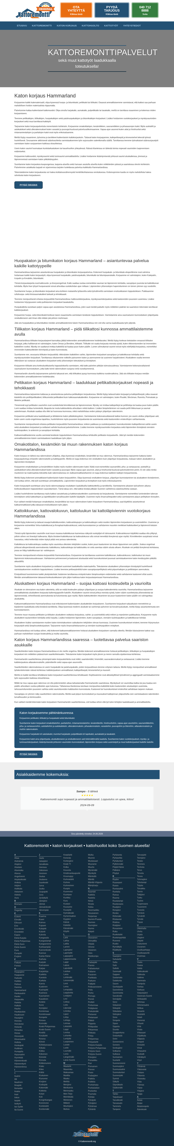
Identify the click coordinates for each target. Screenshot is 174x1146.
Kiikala (42, 1048)
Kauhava (43, 993)
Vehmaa (141, 1002)
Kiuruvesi (43, 1078)
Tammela (117, 1106)
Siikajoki (116, 1008)
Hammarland (20, 990)
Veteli (139, 1017)
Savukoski (117, 996)
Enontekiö (19, 932)
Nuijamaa (92, 916)
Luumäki (67, 1051)
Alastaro (18, 867)
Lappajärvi (68, 956)
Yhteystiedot (132, 25)
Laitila (66, 944)
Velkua (140, 1008)
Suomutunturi (119, 1072)
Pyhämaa (92, 1106)
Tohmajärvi (142, 879)
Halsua (17, 984)
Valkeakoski (142, 971)
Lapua (66, 965)
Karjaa (42, 968)
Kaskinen (43, 987)
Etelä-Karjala (20, 938)
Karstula (42, 977)
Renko (116, 913)
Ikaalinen (18, 1082)
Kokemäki (43, 1088)
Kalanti (42, 931)
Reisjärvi (117, 910)
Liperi (66, 1014)
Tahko (115, 1094)
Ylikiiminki (141, 1069)
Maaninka (67, 1069)
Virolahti (141, 1045)
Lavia (65, 974)
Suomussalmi (119, 1069)
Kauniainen (44, 996)
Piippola (92, 1023)
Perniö (91, 999)
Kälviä (66, 922)
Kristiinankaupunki (71, 873)
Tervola (140, 873)
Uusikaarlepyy (143, 950)
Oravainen (92, 938)
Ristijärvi (117, 925)
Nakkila (91, 895)
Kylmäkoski (68, 913)
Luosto (66, 1045)
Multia (90, 855)
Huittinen (18, 1048)
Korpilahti (67, 855)
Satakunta (117, 980)
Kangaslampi (45, 941)
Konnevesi (44, 1103)
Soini (115, 1039)
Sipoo (115, 1023)
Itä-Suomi (18, 1110)
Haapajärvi (19, 972)
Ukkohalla (141, 928)
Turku (139, 898)
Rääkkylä (117, 950)
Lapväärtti (67, 968)
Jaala (41, 858)
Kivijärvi (42, 1081)
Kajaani (42, 925)
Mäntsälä (92, 876)
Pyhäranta (117, 855)
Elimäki (17, 920)
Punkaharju (93, 1085)
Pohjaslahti (93, 1042)
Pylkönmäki (118, 864)
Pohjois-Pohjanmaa (97, 1048)
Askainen (18, 892)
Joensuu (43, 867)
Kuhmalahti (68, 879)
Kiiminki (42, 1057)
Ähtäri (139, 1103)
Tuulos (140, 901)
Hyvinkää (18, 1057)
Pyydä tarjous (28, 185)
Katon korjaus (67, 25)
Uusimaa (141, 956)
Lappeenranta (69, 959)
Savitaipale (118, 987)
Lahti (65, 937)
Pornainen (92, 1066)
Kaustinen (43, 999)
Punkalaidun (93, 1088)
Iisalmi (17, 1076)
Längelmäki (68, 1057)
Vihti (139, 1026)
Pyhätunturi (118, 861)
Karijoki (42, 962)
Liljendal (67, 1008)
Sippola (116, 1026)
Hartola (17, 1002)
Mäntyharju (93, 885)
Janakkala (43, 864)
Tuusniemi (141, 907)
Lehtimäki (67, 977)
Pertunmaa (93, 1005)
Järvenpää (44, 910)
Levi (65, 999)
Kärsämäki (68, 928)
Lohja (66, 1017)
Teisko (140, 861)
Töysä (140, 922)
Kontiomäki (44, 1109)
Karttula (42, 980)
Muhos (66, 1109)
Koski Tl (67, 864)
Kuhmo (66, 882)
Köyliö (66, 931)
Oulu (90, 953)
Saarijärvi (117, 956)
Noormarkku (93, 910)
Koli (41, 1097)
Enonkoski (19, 929)
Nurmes (91, 922)
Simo (115, 1017)
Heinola (18, 1021)
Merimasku (68, 1091)
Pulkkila (91, 1082)
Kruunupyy (68, 876)
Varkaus (140, 990)
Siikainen (117, 1005)
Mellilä (66, 1081)
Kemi (41, 1005)
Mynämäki (92, 870)
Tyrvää (140, 919)
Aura (16, 898)
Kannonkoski (45, 950)
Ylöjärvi (140, 1091)
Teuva (140, 876)
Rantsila (116, 892)
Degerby (18, 910)
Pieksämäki (93, 1011)
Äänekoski (142, 1109)
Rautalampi (118, 901)
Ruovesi (116, 941)
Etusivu (22, 25)
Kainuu (42, 922)
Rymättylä (117, 947)
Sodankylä (117, 1036)
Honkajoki (19, 1045)
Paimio (91, 965)
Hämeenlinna (20, 1067)
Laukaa (66, 971)
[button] (17, 803)
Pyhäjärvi (92, 1103)
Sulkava (116, 1054)
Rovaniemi (117, 928)
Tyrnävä (140, 913)
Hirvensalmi (19, 1039)
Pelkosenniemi (95, 987)
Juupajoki (43, 892)
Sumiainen (117, 1057)
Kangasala (44, 938)
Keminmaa (44, 1011)
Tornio (140, 891)
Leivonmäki (68, 980)
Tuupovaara (142, 904)
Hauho (17, 1009)
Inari (16, 1094)
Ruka (115, 931)
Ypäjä (139, 1094)
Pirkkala (91, 1033)
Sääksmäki (118, 1088)
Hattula (17, 1005)
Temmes (141, 864)
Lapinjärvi (67, 950)
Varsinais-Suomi (144, 996)
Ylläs (139, 1082)
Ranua (116, 895)
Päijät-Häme (118, 867)
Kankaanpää (45, 947)
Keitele (42, 1002)
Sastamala (117, 977)
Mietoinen (67, 1100)
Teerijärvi (141, 858)
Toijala (140, 885)
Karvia (42, 984)
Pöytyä (116, 873)
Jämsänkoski (45, 907)
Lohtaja (66, 1020)
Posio (90, 1072)
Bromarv (18, 904)
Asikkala (18, 889)
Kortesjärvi (68, 861)
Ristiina (116, 922)
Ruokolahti (117, 934)
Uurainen (141, 947)
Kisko (41, 1066)
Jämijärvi (43, 901)
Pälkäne (116, 870)
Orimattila (92, 941)
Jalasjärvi (43, 861)
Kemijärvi (43, 1008)
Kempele (43, 1017)
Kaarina (42, 916)
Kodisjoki (43, 1085)
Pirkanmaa (93, 1030)
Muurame (92, 864)
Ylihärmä (141, 1066)
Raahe (116, 879)
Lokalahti (67, 1026)
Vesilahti (141, 1014)
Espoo (17, 935)
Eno (16, 926)
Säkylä (116, 1081)
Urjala (140, 934)
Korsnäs (67, 858)
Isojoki (17, 1100)
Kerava (42, 1020)
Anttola (17, 882)
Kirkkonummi (45, 1063)
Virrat (139, 1048)
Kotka (66, 867)
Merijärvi (67, 1085)
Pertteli (91, 1002)
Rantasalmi (118, 889)
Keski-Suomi (45, 1029)
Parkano (92, 981)
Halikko (17, 981)
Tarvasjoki (141, 855)
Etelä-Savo (19, 944)
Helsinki (18, 1027)
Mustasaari (93, 861)
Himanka (18, 1030)
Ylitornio (141, 1075)
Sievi (115, 1002)
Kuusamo (67, 907)
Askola (17, 895)
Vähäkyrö (141, 1057)
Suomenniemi (119, 1063)
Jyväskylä (43, 898)
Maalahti (67, 1066)
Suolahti (116, 1060)
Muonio (91, 858)
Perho (90, 993)
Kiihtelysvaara (45, 1045)
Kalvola (42, 935)
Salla (115, 962)
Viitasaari (141, 1032)
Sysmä (116, 1078)
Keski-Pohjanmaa (47, 1026)
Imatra (17, 1091)
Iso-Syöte (18, 1107)
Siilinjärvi (117, 1014)
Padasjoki (92, 962)
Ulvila (139, 931)
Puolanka (92, 1091)
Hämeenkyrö (20, 1064)
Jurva (41, 885)
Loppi (66, 1029)
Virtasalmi (141, 1051)
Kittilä (41, 1072)
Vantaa (140, 987)
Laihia (66, 941)
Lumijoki (67, 1038)
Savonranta (118, 993)
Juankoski (43, 882)
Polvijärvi (92, 1057)
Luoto (66, 1048)
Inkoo (16, 1097)
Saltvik (116, 968)
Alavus (17, 873)
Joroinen (43, 873)
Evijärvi (17, 956)
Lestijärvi (67, 996)
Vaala (139, 962)
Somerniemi (118, 1042)
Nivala (91, 904)
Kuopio (66, 888)
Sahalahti (117, 959)
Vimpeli (140, 1042)
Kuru (65, 901)
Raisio (115, 885)
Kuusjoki (67, 910)
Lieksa (66, 1002)
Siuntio (116, 1029)
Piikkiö (91, 1020)
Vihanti (140, 1023)
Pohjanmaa (93, 1039)
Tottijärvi (141, 895)
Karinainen (44, 965)
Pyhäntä (92, 1109)
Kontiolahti (44, 1106)
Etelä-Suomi (20, 947)
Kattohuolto (90, 25)
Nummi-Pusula (95, 919)
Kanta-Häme (44, 956)
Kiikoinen (43, 1054)
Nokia (90, 907)
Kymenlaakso (69, 916)
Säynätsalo (118, 1085)
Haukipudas (19, 1012)
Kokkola (42, 1091)
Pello (90, 990)
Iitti (15, 1079)
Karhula (42, 959)
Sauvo (115, 984)
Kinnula (42, 1060)
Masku (66, 1078)
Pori (90, 1063)
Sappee (116, 974)
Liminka (67, 1011)
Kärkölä (66, 925)
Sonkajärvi (117, 1048)
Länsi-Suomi (69, 1060)
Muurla (91, 867)
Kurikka (66, 898)
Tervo (139, 870)
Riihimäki (117, 916)
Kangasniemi (45, 944)
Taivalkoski (118, 1100)
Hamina (18, 987)
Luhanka (67, 1035)
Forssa (17, 966)
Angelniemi (19, 876)
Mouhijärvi (68, 1106)
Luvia (65, 1054)
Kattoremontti (42, 25)
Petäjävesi (93, 1008)
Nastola (91, 898)
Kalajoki (42, 928)
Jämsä (42, 904)
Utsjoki (140, 941)
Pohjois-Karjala (95, 1045)
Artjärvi (17, 885)
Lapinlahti (67, 953)
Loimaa (66, 1023)
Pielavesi (92, 1014)
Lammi (66, 947)
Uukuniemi (142, 944)
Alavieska (18, 870)
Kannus (42, 953)
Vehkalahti (142, 999)
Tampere (117, 1109)
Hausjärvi (18, 1018)
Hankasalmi (19, 993)
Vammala (141, 980)
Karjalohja (43, 971)
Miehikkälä (68, 1097)
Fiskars (17, 962)
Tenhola (140, 867)
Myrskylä (92, 873)
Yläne (139, 1088)
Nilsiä (90, 901)
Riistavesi (117, 919)
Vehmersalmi (143, 1005)
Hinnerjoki (19, 1036)
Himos (17, 1033)
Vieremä (141, 1020)
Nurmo (91, 928)
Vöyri (139, 1060)
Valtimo (140, 977)
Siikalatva (117, 1011)
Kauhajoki (43, 990)
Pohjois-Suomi (94, 1054)
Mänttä (91, 879)
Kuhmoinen (68, 885)
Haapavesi (19, 975)
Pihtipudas (93, 1026)
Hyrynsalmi (19, 1054)
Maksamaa (68, 1072)
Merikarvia (68, 1088)
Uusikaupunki (143, 953)
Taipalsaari (118, 1097)
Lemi (65, 983)
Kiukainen (43, 1075)
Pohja (90, 1036)
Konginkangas (45, 1100)
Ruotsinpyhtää (119, 937)
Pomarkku (92, 1060)
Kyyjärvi (67, 919)
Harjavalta (19, 999)
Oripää (91, 944)
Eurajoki (18, 953)
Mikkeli (66, 1103)
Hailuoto (18, 978)
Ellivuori (18, 923)
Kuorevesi (68, 891)
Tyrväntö (141, 916)
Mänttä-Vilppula (95, 882)
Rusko (115, 944)
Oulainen (92, 950)
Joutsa (42, 876)
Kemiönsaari (44, 1014)
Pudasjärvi (93, 1075)
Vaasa (140, 965)
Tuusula (140, 910)
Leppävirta (68, 993)
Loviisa (66, 1032)
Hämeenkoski (20, 1061)
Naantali (92, 892)
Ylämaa (140, 1085)
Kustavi (66, 904)
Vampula (141, 984)
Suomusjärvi (118, 1066)
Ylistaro (140, 1072)
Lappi (66, 962)
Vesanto (140, 1011)
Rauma (116, 898)
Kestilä (42, 1032)
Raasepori (117, 882)
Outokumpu (93, 956)
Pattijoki (91, 984)
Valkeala (141, 974)
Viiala (139, 1029)
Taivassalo (117, 1103)
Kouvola (67, 870)
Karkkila (42, 974)
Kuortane (67, 895)
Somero (116, 1045)
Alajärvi (17, 864)
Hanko (17, 996)
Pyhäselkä (117, 858)
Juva (41, 895)
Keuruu (42, 1039)
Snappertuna (118, 1032)
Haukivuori (19, 1015)
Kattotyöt (111, 25)
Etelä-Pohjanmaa (22, 941)
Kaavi (41, 919)
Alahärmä (18, 861)
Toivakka (141, 888)
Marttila (66, 1075)
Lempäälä (67, 990)
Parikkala (92, 978)
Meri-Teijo (67, 1094)
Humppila (18, 1051)
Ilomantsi (18, 1088)
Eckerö (17, 916)
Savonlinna (118, 990)
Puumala (92, 1094)
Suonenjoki (118, 1075)
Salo (115, 965)
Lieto (65, 1005)
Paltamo (92, 971)
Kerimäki (43, 1023)
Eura (16, 950)
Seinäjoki (117, 999)
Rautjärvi (117, 907)
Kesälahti (43, 1036)
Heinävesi (19, 1024)
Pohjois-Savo (94, 1051)
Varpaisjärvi (142, 993)
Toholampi (141, 882)
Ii (14, 1073)
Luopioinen (68, 1042)
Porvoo (91, 1069)
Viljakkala (141, 1036)
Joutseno (43, 879)
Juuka (41, 889)
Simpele (116, 1020)
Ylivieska (141, 1079)
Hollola (17, 1042)
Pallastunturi (93, 968)
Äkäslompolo (143, 1106)
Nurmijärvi (92, 925)
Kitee (41, 1069)
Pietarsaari (93, 1017)
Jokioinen (43, 870)
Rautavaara (118, 904)
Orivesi (91, 947)
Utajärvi (140, 937)
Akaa (16, 858)
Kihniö (42, 1042)
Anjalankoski (20, 879)
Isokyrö (17, 1104)
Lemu (66, 986)
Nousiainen (93, 913)
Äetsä (139, 1100)
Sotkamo (117, 1051)
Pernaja (91, 996)
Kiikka (42, 1051)
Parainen (92, 974)
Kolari (41, 1094)
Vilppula (141, 1039)
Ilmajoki (17, 1085)
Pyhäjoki (92, 1100)
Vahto (139, 968)
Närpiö (91, 931)
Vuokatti (140, 1054)
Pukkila (91, 1079)
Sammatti (117, 971)
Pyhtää (91, 1097)
